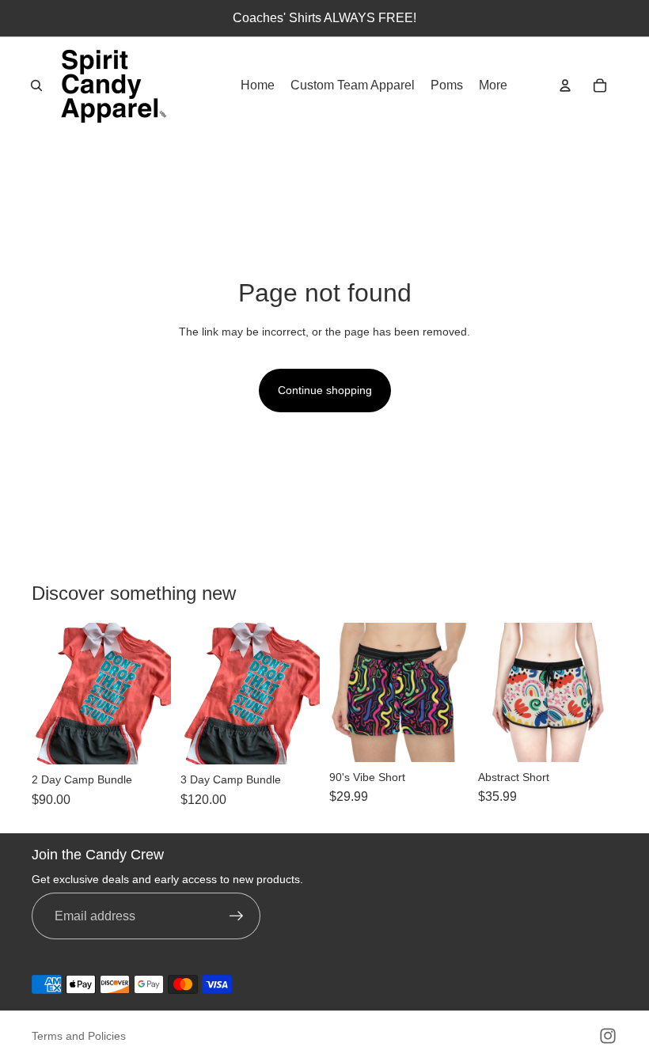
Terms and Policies (79, 1036)
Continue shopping (325, 390)
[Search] (36, 85)
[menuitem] (493, 85)
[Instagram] (607, 1035)
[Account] (565, 85)
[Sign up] (236, 916)
